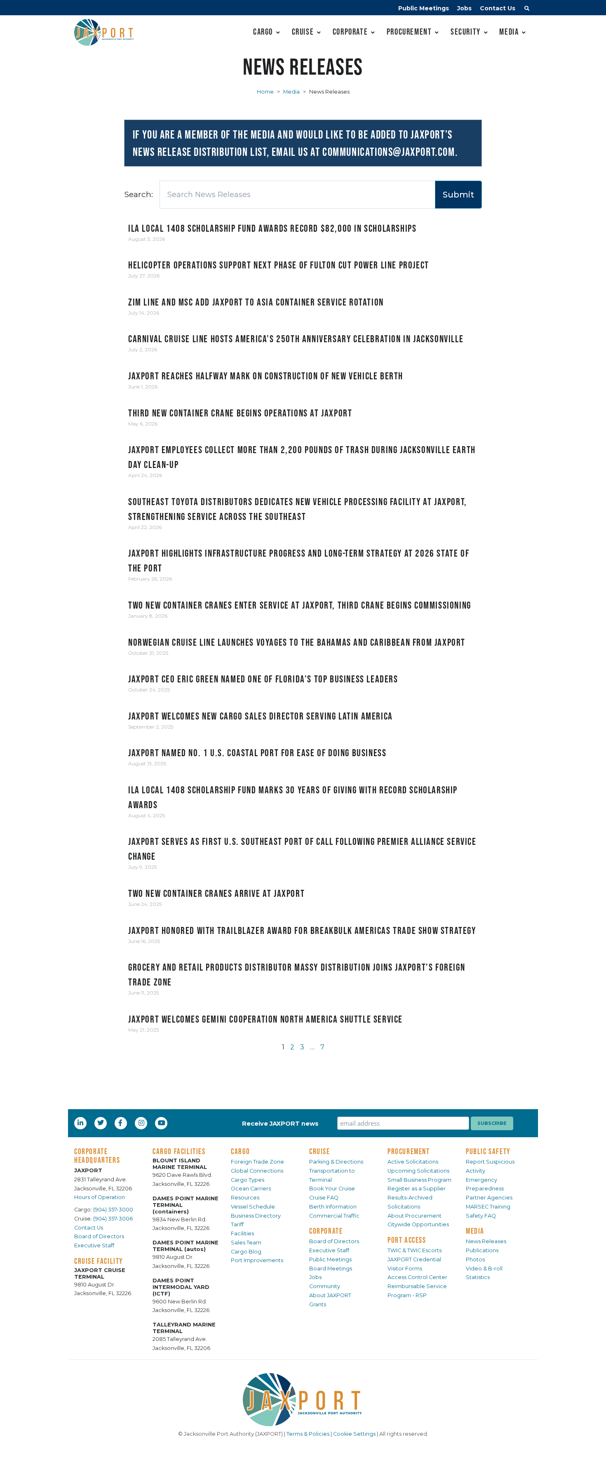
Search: (138, 194)
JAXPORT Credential (414, 1259)
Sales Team (246, 1242)
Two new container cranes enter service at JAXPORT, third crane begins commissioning (299, 605)
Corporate (350, 31)
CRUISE (319, 1151)
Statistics (478, 1277)
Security (466, 31)
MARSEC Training (488, 1207)
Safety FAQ (481, 1216)
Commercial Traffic (334, 1216)
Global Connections (257, 1171)
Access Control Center (417, 1277)
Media (509, 31)
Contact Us (497, 8)
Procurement (409, 31)
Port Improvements (257, 1260)
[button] (527, 9)
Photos (475, 1259)
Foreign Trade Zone (257, 1162)
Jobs (464, 8)
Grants (317, 1304)
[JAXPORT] (303, 1399)
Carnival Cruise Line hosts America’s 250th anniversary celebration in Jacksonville (295, 338)
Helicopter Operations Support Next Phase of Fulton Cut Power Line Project (278, 264)
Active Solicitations (413, 1162)
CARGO (240, 1151)
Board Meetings (330, 1268)
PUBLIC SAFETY (488, 1151)
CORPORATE (326, 1230)
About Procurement (415, 1216)
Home (265, 92)
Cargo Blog (246, 1252)
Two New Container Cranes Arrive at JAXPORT (216, 893)
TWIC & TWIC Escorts (415, 1250)
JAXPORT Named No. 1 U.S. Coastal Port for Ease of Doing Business (257, 752)
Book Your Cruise (332, 1188)
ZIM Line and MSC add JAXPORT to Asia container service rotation (256, 302)
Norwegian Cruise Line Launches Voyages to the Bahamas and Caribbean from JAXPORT (296, 642)
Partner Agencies (489, 1198)
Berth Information (333, 1207)
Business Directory (256, 1216)
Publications (482, 1250)
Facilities (242, 1233)
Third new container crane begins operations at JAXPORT (240, 413)
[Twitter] (101, 1122)
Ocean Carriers (251, 1188)
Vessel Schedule (253, 1207)
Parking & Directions (336, 1162)
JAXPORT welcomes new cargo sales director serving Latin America (260, 716)
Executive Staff (94, 1245)
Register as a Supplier (417, 1188)
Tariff (237, 1224)
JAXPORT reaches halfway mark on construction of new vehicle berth (265, 375)
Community (324, 1286)
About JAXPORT (330, 1295)
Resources (245, 1198)
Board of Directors (99, 1236)
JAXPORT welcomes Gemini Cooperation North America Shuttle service (265, 1019)
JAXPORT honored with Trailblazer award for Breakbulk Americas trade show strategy (302, 930)
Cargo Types (247, 1180)
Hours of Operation (99, 1197)
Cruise (303, 31)
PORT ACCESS (407, 1239)
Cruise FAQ (323, 1198)
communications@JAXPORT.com (388, 151)
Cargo (263, 31)
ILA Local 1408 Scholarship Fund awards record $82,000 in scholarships (272, 228)
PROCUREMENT (409, 1151)
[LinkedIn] (81, 1122)
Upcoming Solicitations (418, 1171)
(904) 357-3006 (113, 1219)
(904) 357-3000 (113, 1209)
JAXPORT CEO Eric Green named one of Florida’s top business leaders (263, 678)
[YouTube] (162, 1122)
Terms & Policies (308, 1434)
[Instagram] (142, 1122)
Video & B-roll (484, 1268)
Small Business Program (419, 1180)
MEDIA (475, 1230)
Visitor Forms (405, 1268)
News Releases (486, 1241)
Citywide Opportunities (418, 1224)
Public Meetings (423, 8)
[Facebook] (120, 1122)
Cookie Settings (354, 1434)
